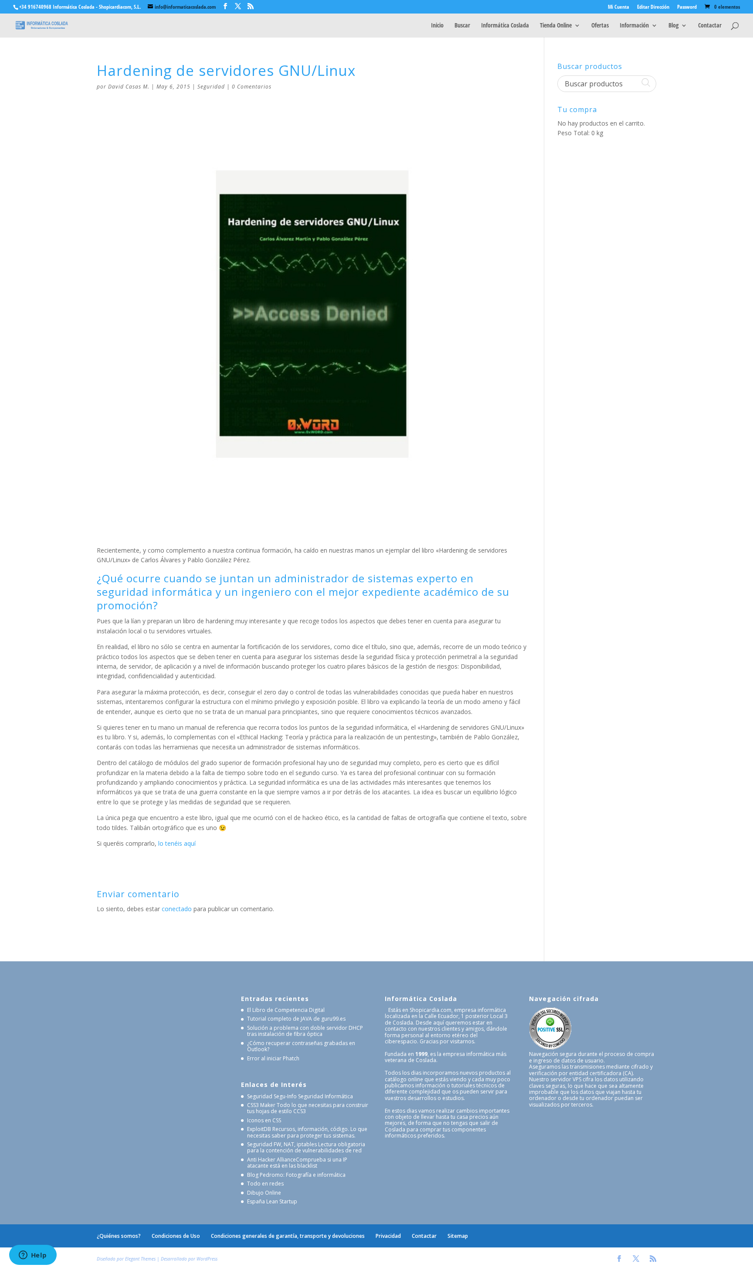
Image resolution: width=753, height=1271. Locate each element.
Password (687, 7)
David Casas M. (128, 86)
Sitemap (458, 1236)
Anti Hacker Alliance (271, 1159)
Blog (673, 25)
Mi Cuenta (618, 7)
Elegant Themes (140, 1259)
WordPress (207, 1259)
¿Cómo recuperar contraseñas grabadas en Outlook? (301, 1046)
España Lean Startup (272, 1201)
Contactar (710, 25)
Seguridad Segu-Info (272, 1096)
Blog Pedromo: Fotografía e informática (296, 1175)
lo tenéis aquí (177, 843)
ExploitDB (259, 1129)
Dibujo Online (264, 1192)
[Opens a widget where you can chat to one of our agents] (33, 1256)
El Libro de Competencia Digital (286, 1010)
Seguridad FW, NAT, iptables (282, 1144)
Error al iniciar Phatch (273, 1058)
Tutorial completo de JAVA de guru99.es (296, 1018)
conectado (177, 909)
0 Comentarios (251, 86)
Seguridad (211, 86)
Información (634, 25)
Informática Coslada (505, 25)
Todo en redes (265, 1183)
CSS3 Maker (261, 1105)
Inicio (437, 25)
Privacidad (388, 1236)
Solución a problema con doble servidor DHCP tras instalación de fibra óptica (305, 1031)
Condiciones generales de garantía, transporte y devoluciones (288, 1236)
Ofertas (600, 25)
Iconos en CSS (264, 1120)
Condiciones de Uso (176, 1236)
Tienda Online (556, 25)
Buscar (462, 25)
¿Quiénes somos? (119, 1236)
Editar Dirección (653, 7)
